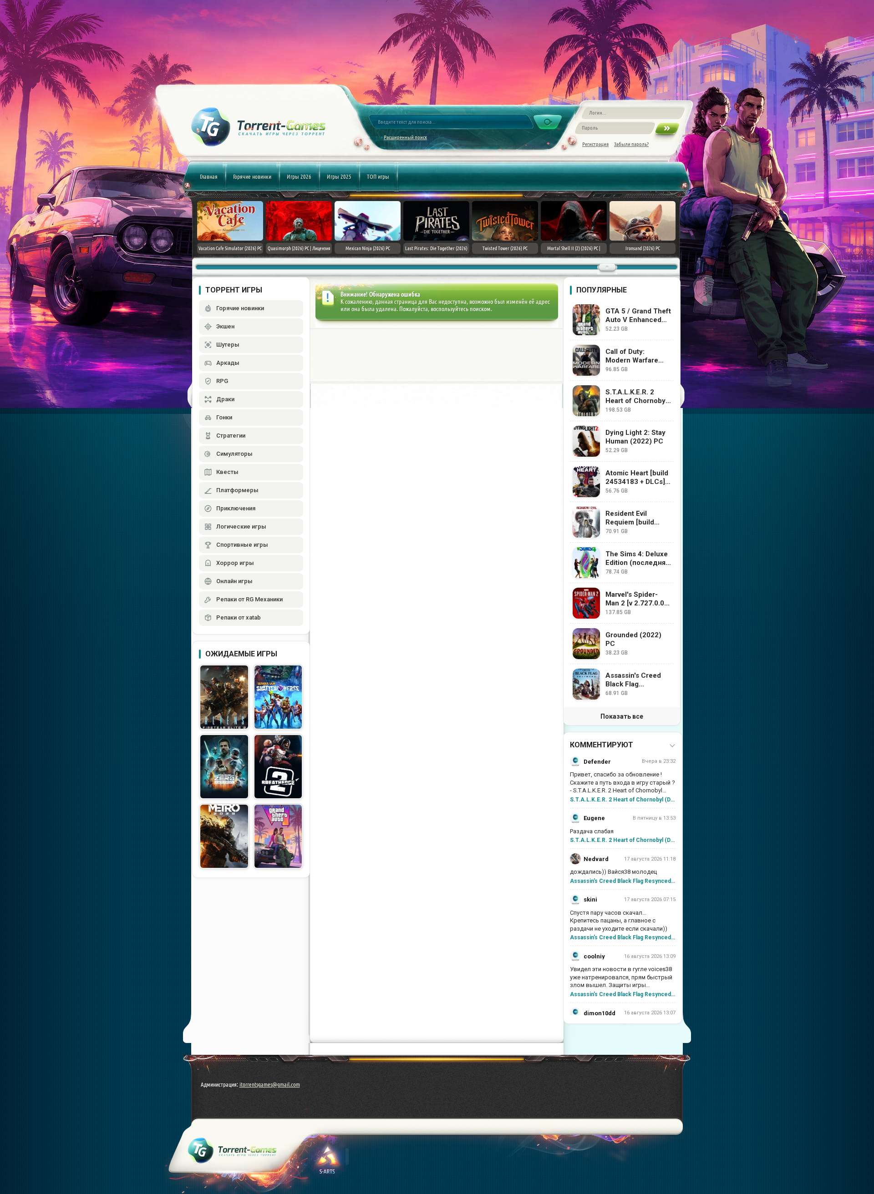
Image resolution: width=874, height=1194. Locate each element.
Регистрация (595, 144)
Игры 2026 (299, 176)
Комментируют (601, 745)
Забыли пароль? (631, 144)
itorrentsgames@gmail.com (269, 1084)
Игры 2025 (339, 176)
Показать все (621, 716)
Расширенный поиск (405, 137)
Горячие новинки (252, 176)
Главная (209, 176)
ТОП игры (378, 176)
